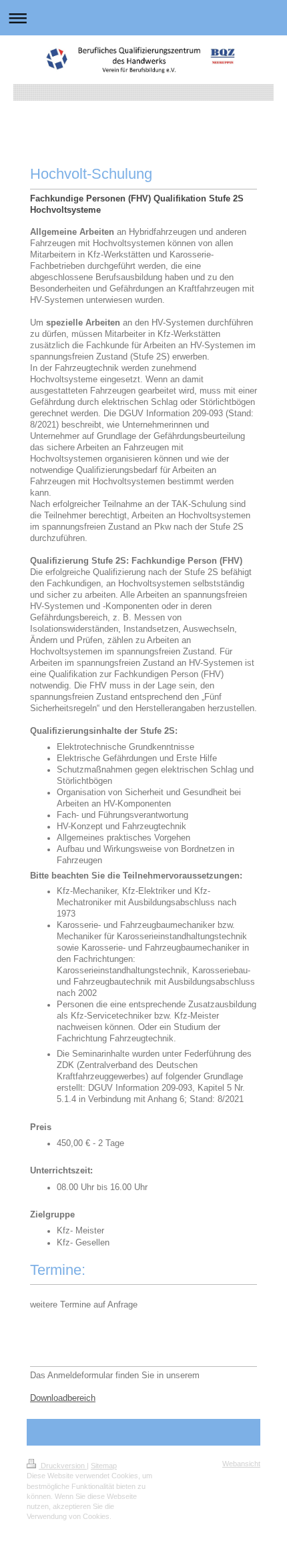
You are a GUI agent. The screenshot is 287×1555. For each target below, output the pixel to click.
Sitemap (104, 1466)
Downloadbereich (62, 1398)
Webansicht (241, 1464)
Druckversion (63, 1466)
